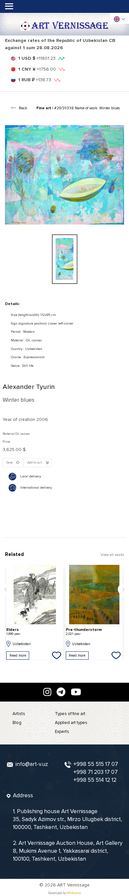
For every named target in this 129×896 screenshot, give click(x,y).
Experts (62, 731)
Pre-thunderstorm (84, 632)
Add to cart (34, 463)
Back (23, 108)
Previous (5, 589)
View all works (112, 555)
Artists (19, 713)
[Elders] (34, 594)
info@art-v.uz (32, 764)
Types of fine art (70, 713)
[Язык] (117, 19)
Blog (17, 722)
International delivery (36, 488)
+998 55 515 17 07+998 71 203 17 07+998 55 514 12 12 (95, 772)
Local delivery (30, 476)
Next (123, 589)
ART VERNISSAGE (69, 26)
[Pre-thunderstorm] (94, 594)
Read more (18, 655)
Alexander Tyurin (29, 387)
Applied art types (71, 722)
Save (9, 463)
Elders (13, 632)
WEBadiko (73, 893)
